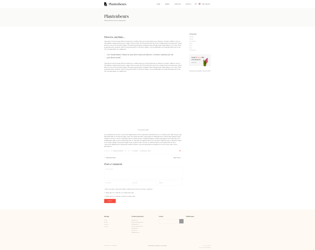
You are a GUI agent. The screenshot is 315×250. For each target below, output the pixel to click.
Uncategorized (192, 50)
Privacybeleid (151, 245)
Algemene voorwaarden (161, 245)
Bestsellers (133, 220)
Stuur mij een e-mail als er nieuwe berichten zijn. (120, 196)
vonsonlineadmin (118, 150)
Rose (149, 150)
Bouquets (144, 150)
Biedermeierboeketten (136, 222)
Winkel (105, 222)
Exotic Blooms (192, 41)
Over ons (106, 224)
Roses (190, 47)
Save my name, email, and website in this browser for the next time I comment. (129, 189)
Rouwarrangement (136, 226)
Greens (136, 150)
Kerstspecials (134, 224)
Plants (190, 45)
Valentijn (133, 230)
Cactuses (191, 39)
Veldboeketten (134, 232)
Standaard (133, 228)
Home (105, 220)
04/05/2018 (107, 150)
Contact (106, 226)
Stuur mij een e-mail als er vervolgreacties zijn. (120, 192)
